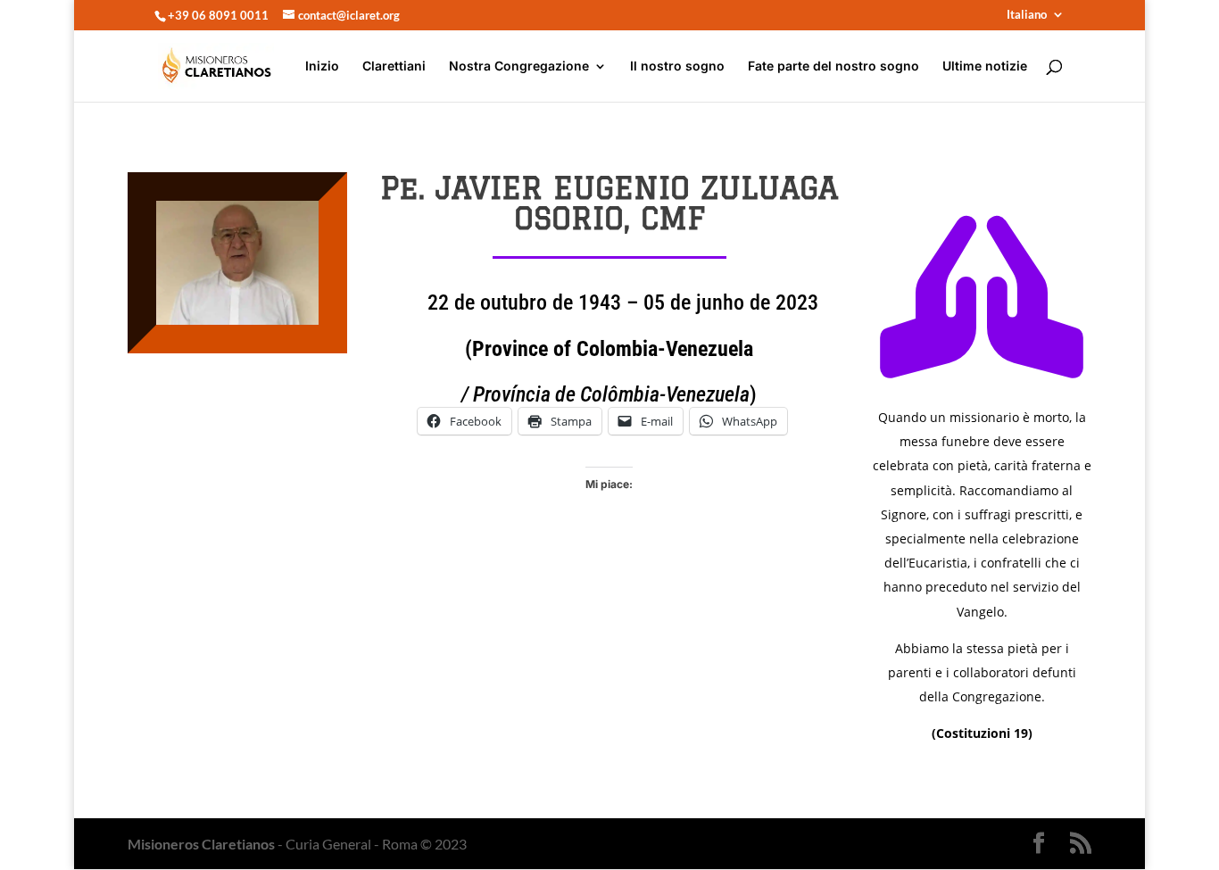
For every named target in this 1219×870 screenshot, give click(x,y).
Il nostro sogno (677, 66)
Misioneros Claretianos (201, 843)
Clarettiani (394, 66)
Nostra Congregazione (519, 66)
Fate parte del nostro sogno (833, 66)
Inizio (322, 66)
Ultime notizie (984, 66)
